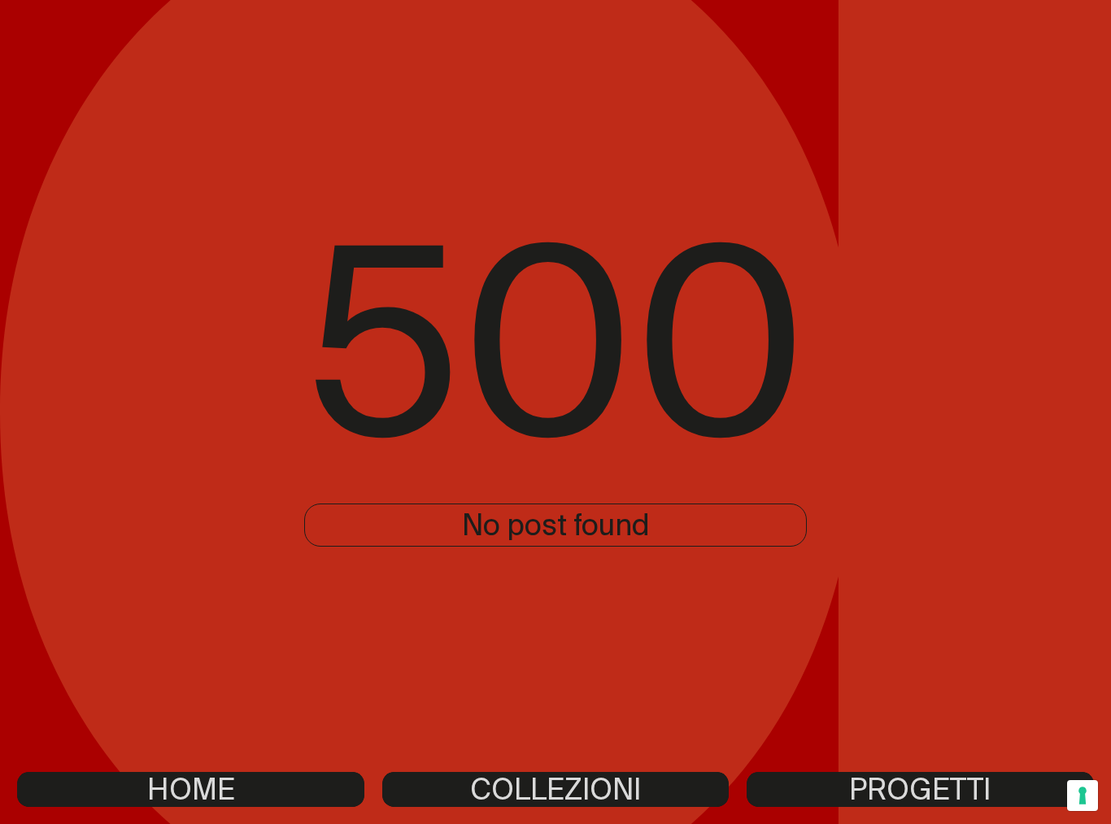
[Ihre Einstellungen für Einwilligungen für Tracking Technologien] (1082, 795)
